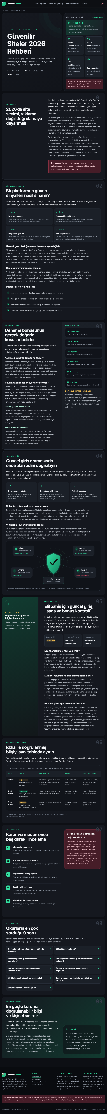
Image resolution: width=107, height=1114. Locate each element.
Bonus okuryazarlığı (56, 4)
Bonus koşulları (36, 1079)
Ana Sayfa (5, 10)
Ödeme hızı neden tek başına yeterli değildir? (72, 969)
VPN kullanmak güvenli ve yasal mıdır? (25, 978)
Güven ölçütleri (40, 4)
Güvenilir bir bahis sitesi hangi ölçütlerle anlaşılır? (26, 950)
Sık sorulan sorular (37, 1084)
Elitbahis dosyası (72, 4)
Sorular (84, 4)
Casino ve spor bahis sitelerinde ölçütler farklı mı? (74, 979)
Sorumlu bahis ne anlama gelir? (22, 988)
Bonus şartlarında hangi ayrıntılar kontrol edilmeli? (74, 960)
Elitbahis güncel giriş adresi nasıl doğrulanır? (22, 960)
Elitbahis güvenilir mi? (66, 949)
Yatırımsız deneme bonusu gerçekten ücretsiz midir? (24, 969)
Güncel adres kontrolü (39, 1082)
